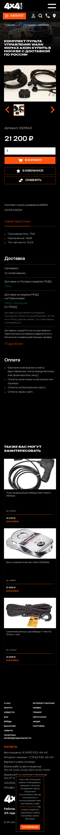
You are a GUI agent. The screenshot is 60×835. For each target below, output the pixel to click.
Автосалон (39, 717)
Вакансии (10, 726)
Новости (9, 712)
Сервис (37, 708)
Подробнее (13, 343)
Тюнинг (37, 712)
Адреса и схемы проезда (19, 762)
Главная (10, 25)
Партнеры (38, 726)
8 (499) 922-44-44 (35, 753)
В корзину (12, 522)
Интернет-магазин (36, 25)
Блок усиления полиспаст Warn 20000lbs (27, 562)
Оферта (8, 731)
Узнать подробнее (28, 807)
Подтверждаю (30, 827)
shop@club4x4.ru (14, 787)
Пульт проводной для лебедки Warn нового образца (28, 494)
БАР (6, 717)
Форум (8, 708)
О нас (7, 703)
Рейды (8, 722)
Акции (36, 722)
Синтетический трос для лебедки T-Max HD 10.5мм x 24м (29, 633)
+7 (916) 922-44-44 (41, 757)
